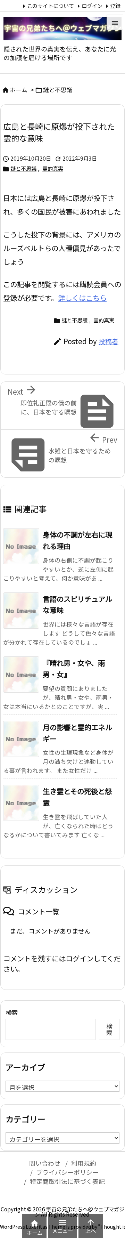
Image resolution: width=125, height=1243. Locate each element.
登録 (115, 5)
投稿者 (108, 341)
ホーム (18, 90)
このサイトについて (50, 5)
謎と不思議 (58, 90)
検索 (12, 1012)
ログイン (92, 5)
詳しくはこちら (82, 297)
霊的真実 (52, 168)
